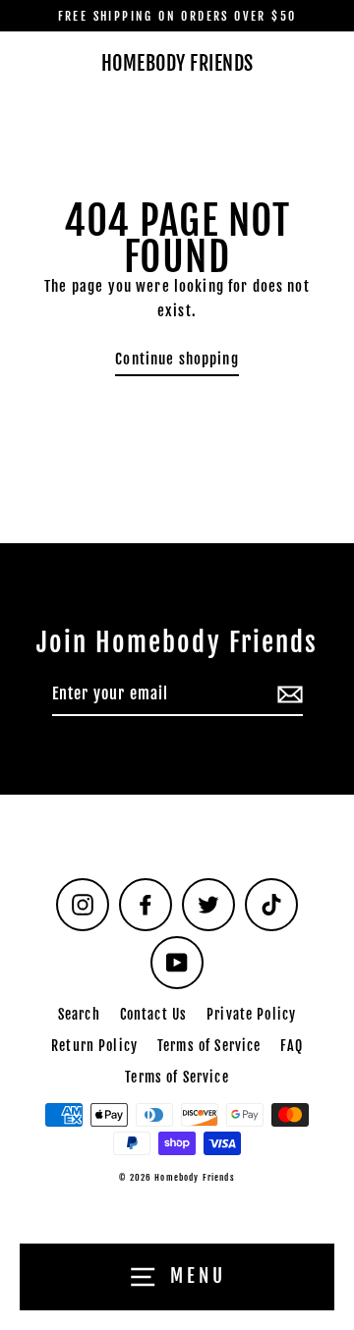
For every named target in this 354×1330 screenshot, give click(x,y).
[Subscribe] (287, 695)
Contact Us (153, 1014)
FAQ (291, 1045)
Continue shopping (177, 359)
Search (79, 1014)
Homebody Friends (177, 64)
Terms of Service (209, 1045)
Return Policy (94, 1045)
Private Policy (251, 1014)
